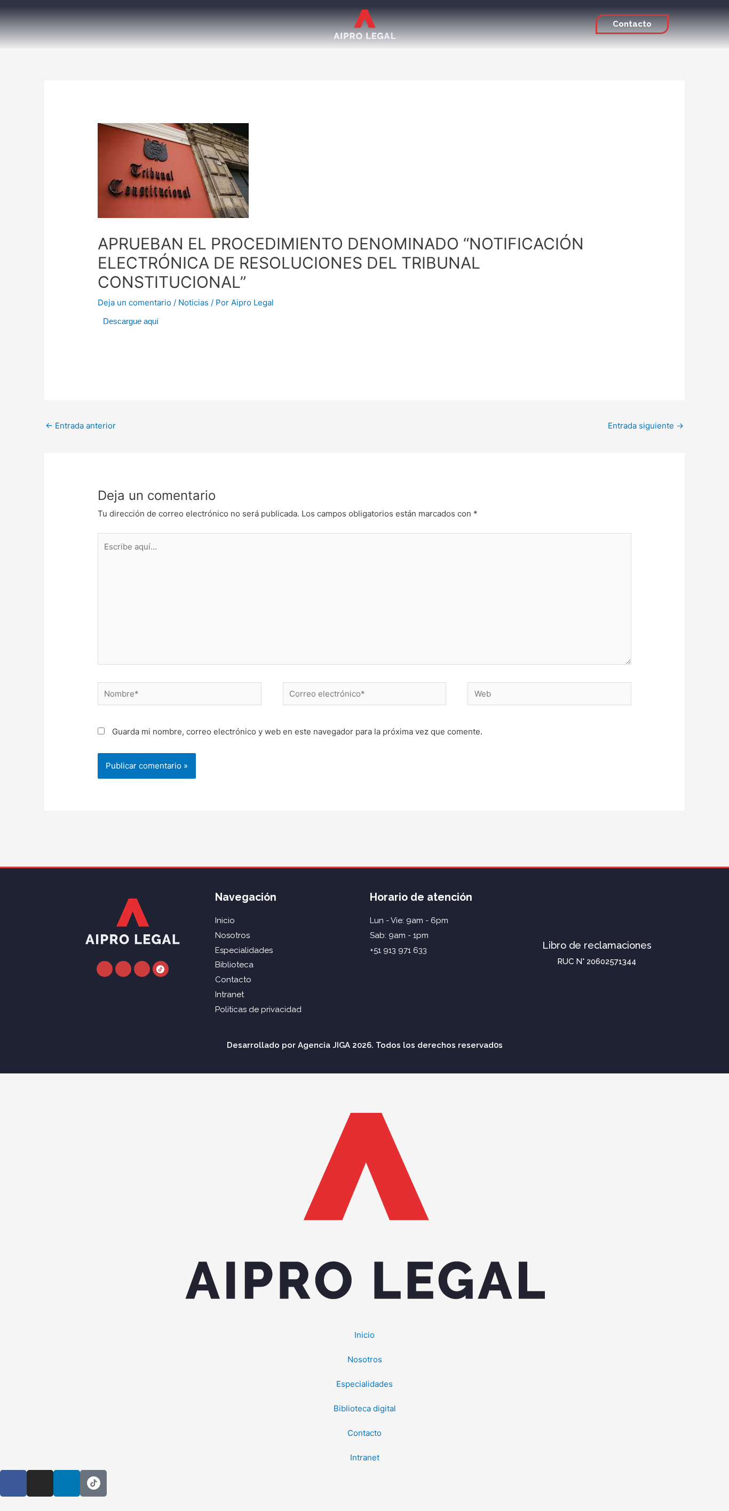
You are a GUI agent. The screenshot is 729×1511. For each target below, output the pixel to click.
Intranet (364, 1457)
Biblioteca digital (365, 1408)
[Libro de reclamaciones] (596, 911)
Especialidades (364, 1384)
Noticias (193, 302)
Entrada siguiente (646, 426)
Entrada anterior (80, 426)
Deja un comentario (134, 302)
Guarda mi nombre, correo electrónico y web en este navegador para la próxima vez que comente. (297, 731)
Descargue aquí (131, 321)
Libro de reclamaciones (597, 945)
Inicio (364, 1335)
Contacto (364, 1433)
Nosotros (364, 1359)
